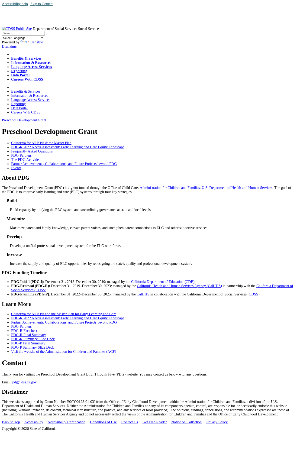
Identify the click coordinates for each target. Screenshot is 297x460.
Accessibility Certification (66, 422)
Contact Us (129, 422)
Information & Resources (29, 95)
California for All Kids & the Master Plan (41, 143)
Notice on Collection (186, 422)
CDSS (253, 294)
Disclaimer (10, 46)
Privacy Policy (217, 422)
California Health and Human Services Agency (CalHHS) (179, 286)
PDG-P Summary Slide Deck (32, 347)
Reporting (18, 104)
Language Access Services (30, 100)
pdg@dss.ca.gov (24, 382)
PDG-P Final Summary (28, 343)
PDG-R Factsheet (24, 331)
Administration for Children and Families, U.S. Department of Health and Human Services (206, 188)
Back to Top (11, 422)
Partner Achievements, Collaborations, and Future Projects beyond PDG (64, 164)
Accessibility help (15, 4)
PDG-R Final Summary (28, 335)
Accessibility (33, 422)
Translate (36, 42)
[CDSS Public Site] (17, 29)
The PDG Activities (25, 160)
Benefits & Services (25, 91)
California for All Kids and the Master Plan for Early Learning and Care (63, 314)
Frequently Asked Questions (32, 151)
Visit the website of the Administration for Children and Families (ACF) (63, 351)
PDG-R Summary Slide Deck (33, 339)
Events (16, 168)
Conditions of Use (103, 422)
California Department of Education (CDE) (162, 282)
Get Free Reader (154, 422)
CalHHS (143, 294)
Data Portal (19, 108)
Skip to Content (41, 4)
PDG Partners (21, 155)
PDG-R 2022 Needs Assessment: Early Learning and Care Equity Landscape (67, 147)
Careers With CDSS (26, 112)
